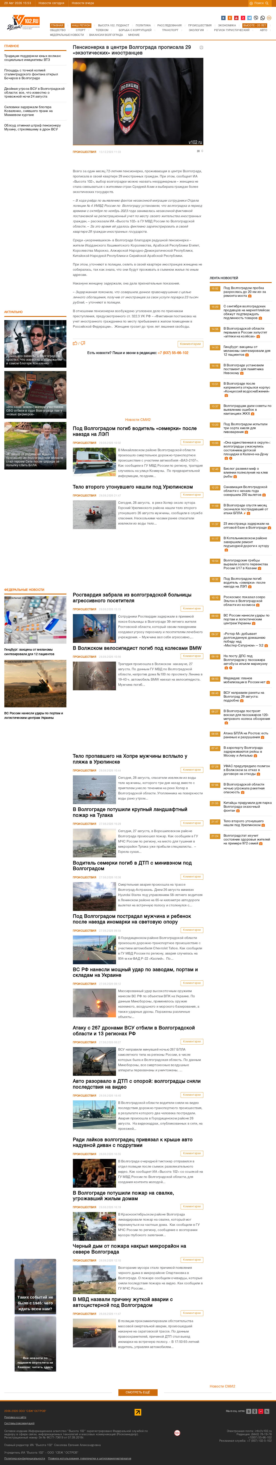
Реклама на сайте (15, 1417)
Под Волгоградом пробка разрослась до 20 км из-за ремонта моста (245, 292)
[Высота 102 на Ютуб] (236, 18)
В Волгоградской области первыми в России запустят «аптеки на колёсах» (245, 332)
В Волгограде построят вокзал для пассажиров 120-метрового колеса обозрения (247, 715)
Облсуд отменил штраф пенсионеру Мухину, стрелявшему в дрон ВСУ (32, 127)
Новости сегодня (51, 3)
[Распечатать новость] (201, 47)
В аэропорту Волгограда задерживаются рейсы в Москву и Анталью (243, 751)
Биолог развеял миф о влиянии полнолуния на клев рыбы (246, 472)
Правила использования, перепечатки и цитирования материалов (89, 1458)
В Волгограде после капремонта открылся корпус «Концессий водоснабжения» (247, 387)
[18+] (269, 18)
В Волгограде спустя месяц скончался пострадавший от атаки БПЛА (246, 509)
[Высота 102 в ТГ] (249, 18)
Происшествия (84, 152)
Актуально (13, 312)
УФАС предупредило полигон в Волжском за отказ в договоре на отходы (247, 770)
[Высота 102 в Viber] (256, 18)
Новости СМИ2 (138, 420)
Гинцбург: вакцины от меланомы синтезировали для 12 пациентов (247, 351)
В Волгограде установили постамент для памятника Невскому (244, 369)
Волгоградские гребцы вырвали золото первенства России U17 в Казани (246, 564)
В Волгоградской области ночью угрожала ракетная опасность (244, 788)
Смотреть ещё (138, 1392)
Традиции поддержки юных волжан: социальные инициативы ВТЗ (32, 58)
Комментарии (190, 344)
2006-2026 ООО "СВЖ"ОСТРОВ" (25, 1411)
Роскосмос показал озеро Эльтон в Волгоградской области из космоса (244, 601)
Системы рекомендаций (19, 1423)
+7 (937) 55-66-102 (173, 353)
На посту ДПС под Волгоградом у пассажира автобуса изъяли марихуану (246, 660)
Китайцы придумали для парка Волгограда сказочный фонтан (248, 806)
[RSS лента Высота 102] (266, 1411)
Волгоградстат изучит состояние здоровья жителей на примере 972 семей (247, 839)
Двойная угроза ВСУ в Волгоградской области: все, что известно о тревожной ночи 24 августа (34, 92)
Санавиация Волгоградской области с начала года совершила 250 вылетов (245, 491)
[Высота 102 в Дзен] (243, 18)
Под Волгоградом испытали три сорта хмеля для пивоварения (245, 428)
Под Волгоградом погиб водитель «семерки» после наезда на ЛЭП (244, 582)
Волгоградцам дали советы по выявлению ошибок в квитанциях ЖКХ (247, 410)
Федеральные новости (24, 590)
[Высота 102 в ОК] (230, 18)
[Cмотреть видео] (230, 458)
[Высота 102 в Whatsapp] (262, 18)
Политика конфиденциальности (24, 1458)
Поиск (259, 3)
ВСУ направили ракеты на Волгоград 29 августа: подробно (244, 696)
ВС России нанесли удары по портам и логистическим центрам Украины (247, 619)
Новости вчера (83, 3)
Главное (11, 46)
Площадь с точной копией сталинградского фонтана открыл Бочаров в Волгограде (31, 74)
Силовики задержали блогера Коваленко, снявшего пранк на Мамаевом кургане (28, 111)
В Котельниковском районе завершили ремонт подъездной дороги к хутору (246, 542)
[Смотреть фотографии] (249, 295)
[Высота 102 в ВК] (223, 18)
